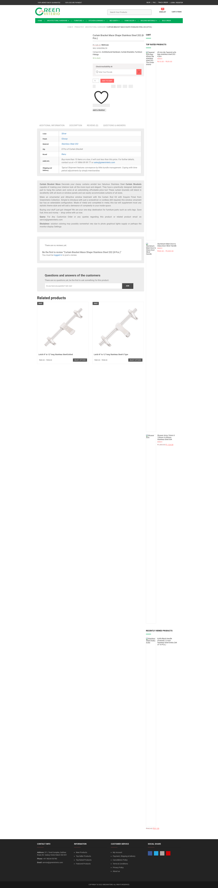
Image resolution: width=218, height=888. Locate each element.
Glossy (64, 139)
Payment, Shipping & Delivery (124, 856)
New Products (81, 852)
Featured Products (83, 864)
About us (116, 871)
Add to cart (107, 81)
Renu (64, 154)
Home (40, 21)
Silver (64, 133)
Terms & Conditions (120, 864)
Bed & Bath (114, 21)
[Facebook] (113, 86)
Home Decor (129, 21)
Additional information (51, 125)
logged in (58, 255)
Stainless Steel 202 (70, 144)
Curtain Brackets (127, 52)
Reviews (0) (92, 125)
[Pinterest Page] (168, 853)
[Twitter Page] (156, 853)
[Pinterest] (131, 86)
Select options (80, 360)
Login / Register (176, 3)
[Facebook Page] (150, 853)
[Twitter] (119, 86)
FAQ (154, 2)
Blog (148, 2)
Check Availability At (104, 67)
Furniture (78, 21)
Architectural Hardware (57, 21)
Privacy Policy (118, 867)
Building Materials (148, 21)
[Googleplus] (125, 86)
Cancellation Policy (120, 860)
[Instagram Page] (162, 853)
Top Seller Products (83, 856)
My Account (117, 852)
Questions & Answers (114, 125)
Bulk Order (166, 21)
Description (75, 125)
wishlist (162, 12)
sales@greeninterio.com (104, 162)
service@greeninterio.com (53, 862)
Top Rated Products (83, 860)
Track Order (163, 2)
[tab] (52, 125)
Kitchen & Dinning (96, 21)
